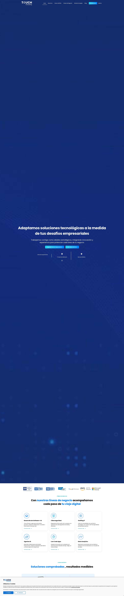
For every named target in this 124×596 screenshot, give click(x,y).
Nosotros (50, 3)
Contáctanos (93, 3)
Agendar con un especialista (54, 247)
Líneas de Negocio (67, 3)
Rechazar (21, 592)
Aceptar (9, 592)
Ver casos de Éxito (72, 247)
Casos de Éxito (57, 3)
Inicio (44, 3)
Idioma (100, 3)
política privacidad (75, 587)
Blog (86, 3)
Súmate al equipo (78, 3)
